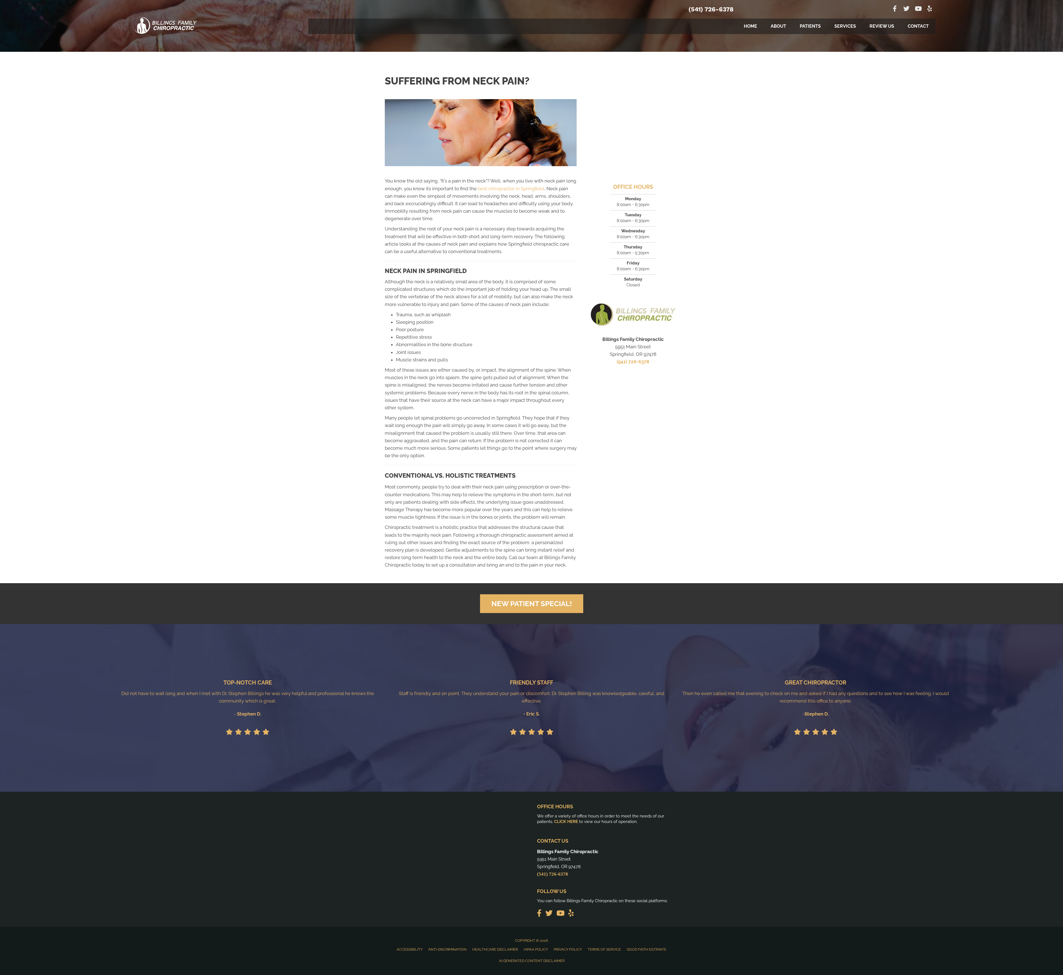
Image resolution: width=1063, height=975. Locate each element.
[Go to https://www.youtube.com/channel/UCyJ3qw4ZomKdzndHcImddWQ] (918, 9)
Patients (810, 26)
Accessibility (409, 949)
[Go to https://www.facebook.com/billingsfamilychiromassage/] (895, 9)
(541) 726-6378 (711, 9)
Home (750, 26)
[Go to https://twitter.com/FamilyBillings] (906, 9)
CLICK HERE (566, 821)
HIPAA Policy (536, 949)
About (778, 26)
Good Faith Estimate (646, 949)
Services (845, 26)
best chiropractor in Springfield (511, 188)
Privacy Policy (568, 949)
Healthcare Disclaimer (495, 949)
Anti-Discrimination (447, 949)
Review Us (882, 26)
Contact (918, 26)
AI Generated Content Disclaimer (531, 961)
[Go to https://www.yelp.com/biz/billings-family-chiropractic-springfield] (930, 9)
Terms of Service (604, 949)
